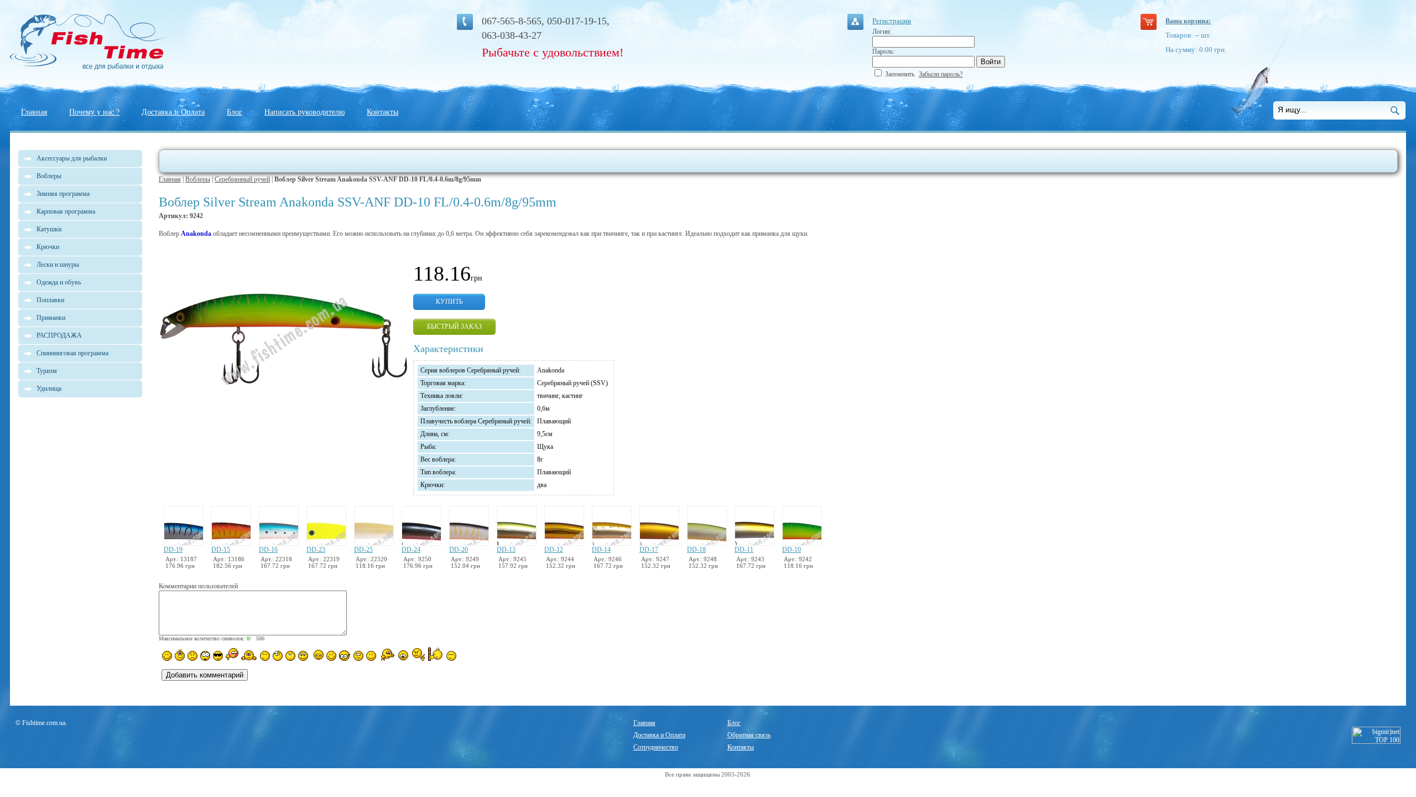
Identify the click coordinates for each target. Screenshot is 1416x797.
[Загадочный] (303, 655)
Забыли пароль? (940, 74)
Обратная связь (749, 735)
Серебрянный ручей (242, 179)
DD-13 (506, 549)
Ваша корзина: (1188, 21)
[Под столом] (277, 655)
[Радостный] (386, 654)
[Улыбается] (179, 654)
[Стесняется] (232, 654)
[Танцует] (249, 654)
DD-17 (648, 549)
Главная (34, 112)
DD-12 (553, 549)
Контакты (382, 112)
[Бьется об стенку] (435, 654)
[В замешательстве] (290, 655)
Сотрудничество (655, 747)
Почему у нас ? (94, 112)
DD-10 (791, 549)
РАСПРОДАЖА (59, 335)
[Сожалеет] (403, 655)
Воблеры (197, 179)
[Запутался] (358, 655)
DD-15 (220, 549)
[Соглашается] (371, 655)
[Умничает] (345, 655)
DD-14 (601, 549)
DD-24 (411, 549)
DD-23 (315, 549)
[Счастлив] (264, 655)
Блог (234, 112)
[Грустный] (192, 655)
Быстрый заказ (454, 326)
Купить (449, 302)
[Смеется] (167, 655)
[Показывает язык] (331, 655)
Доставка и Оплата (173, 112)
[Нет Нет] (418, 654)
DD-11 (744, 549)
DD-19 (173, 549)
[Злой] (317, 655)
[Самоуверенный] (217, 655)
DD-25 (363, 549)
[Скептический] (451, 655)
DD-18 (696, 549)
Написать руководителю (304, 112)
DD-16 (268, 549)
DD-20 (458, 549)
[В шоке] (205, 655)
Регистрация (891, 21)
